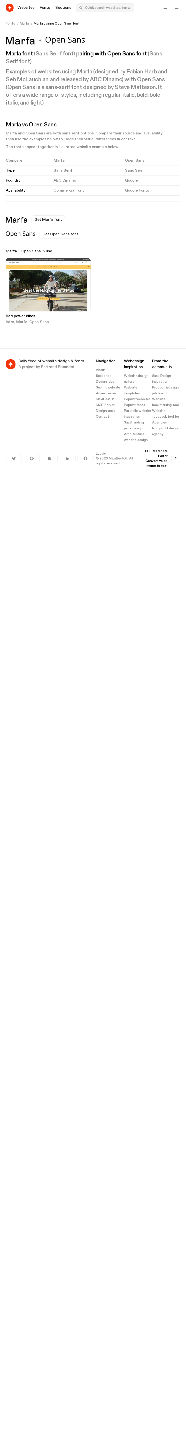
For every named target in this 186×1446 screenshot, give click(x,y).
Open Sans (151, 79)
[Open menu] (177, 7)
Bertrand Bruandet (58, 367)
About (101, 370)
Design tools (106, 411)
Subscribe (103, 376)
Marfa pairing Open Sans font (56, 23)
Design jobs (105, 381)
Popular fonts (134, 405)
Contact (102, 416)
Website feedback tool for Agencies (165, 416)
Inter (10, 322)
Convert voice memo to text (157, 463)
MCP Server (105, 405)
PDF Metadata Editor (156, 454)
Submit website (108, 387)
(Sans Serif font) (54, 54)
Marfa (24, 23)
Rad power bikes (20, 316)
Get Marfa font (48, 220)
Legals (101, 453)
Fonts (10, 23)
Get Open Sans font (60, 234)
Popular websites (137, 399)
